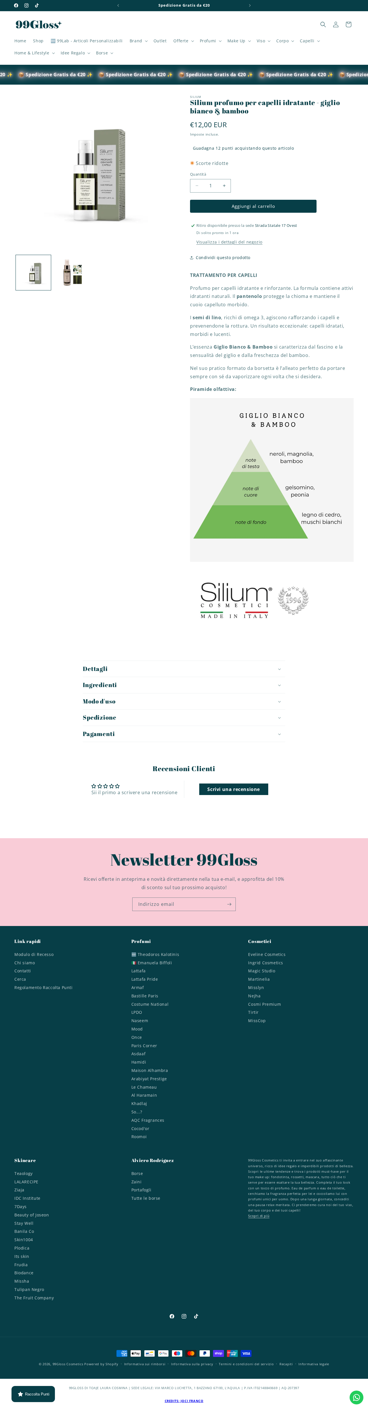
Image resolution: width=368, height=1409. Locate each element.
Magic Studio (261, 970)
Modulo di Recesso (33, 955)
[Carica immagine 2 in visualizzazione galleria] (71, 272)
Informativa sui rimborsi (145, 1364)
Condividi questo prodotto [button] (223, 257)
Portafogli (141, 1189)
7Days (20, 1206)
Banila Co (24, 1231)
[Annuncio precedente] (118, 5)
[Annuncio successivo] (250, 5)
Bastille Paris (144, 995)
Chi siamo (24, 962)
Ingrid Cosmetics (265, 962)
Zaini (136, 1181)
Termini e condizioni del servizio (246, 1364)
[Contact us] (356, 1397)
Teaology (23, 1174)
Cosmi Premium (264, 1003)
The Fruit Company (34, 1297)
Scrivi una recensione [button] (233, 789)
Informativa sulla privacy (192, 1364)
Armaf (137, 987)
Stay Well (23, 1223)
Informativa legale (313, 1364)
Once (136, 1037)
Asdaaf (138, 1053)
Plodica (21, 1248)
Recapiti (286, 1364)
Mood (137, 1028)
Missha (21, 1281)
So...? (136, 1111)
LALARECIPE (26, 1181)
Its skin (21, 1256)
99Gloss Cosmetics (68, 1364)
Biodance (24, 1272)
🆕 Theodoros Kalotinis (155, 955)
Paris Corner (144, 1045)
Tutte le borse (145, 1198)
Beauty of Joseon (31, 1214)
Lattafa (138, 970)
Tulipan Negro (29, 1289)
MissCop (257, 1020)
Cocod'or (140, 1128)
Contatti (22, 970)
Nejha (254, 995)
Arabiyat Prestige (149, 1078)
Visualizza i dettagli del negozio (229, 242)
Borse (137, 1174)
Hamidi (138, 1061)
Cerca (20, 978)
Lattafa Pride (144, 978)
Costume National (150, 1003)
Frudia (21, 1264)
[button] (138, 41)
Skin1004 (23, 1239)
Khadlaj (139, 1103)
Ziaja (19, 1189)
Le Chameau (144, 1086)
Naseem (139, 1020)
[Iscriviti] (229, 904)
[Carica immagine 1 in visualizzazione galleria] (33, 272)
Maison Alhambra (149, 1070)
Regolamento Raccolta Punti (43, 987)
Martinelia (259, 978)
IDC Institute (27, 1198)
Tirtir (253, 1012)
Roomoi (139, 1136)
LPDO (136, 1012)
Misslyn (256, 987)
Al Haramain (144, 1095)
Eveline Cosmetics (266, 955)
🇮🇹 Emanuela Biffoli (151, 962)
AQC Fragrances (147, 1119)
